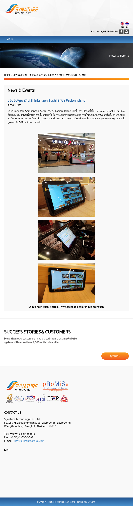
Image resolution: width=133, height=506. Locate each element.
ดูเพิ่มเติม (115, 356)
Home (7, 75)
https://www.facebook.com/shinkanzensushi (77, 307)
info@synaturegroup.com (29, 441)
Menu (10, 39)
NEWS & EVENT (20, 75)
